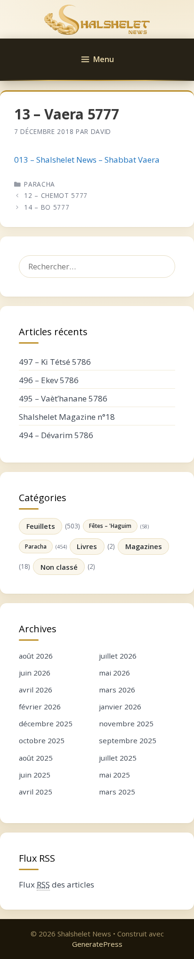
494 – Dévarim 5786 (56, 435)
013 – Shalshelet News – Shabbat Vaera (87, 159)
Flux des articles (56, 884)
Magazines (143, 546)
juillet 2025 (118, 757)
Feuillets (40, 526)
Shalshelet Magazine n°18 (67, 416)
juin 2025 (34, 774)
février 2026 (40, 706)
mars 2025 (117, 791)
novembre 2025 (126, 723)
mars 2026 (117, 689)
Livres (87, 546)
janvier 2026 (120, 706)
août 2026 (36, 655)
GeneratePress (97, 944)
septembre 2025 (127, 740)
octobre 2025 (42, 740)
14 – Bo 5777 (46, 207)
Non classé (59, 567)
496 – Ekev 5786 (49, 380)
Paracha (39, 184)
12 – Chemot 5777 (56, 195)
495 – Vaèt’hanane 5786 (63, 398)
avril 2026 (35, 689)
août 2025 (36, 757)
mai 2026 (114, 672)
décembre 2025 (46, 723)
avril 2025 (35, 791)
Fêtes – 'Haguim (110, 525)
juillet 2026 (118, 655)
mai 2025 (114, 774)
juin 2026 (34, 672)
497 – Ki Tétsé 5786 (55, 361)
